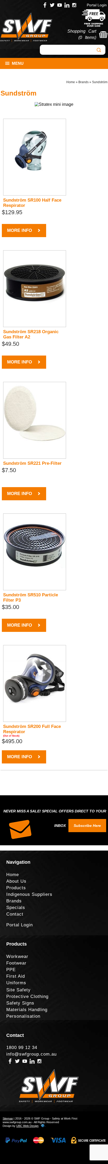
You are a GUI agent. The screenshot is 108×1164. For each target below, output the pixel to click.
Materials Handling (26, 1009)
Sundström (99, 82)
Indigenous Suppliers (29, 894)
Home (70, 82)
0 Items (87, 37)
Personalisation (23, 1016)
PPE (11, 969)
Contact (14, 914)
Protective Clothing (27, 996)
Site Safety (18, 989)
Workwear (17, 956)
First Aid (15, 976)
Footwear (16, 963)
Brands (83, 82)
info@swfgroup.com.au (31, 1054)
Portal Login (97, 5)
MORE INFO (19, 230)
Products (16, 887)
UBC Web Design (27, 1125)
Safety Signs (20, 1003)
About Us (16, 881)
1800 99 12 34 (21, 1047)
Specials (15, 907)
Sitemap (8, 1118)
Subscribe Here (87, 825)
